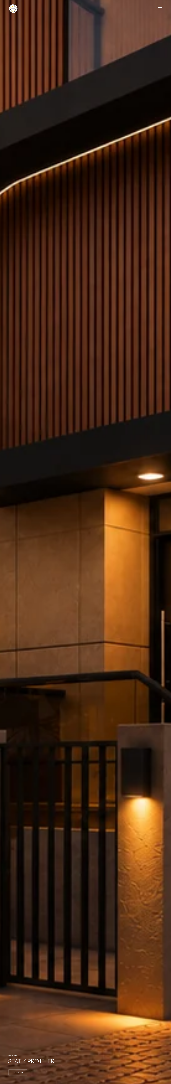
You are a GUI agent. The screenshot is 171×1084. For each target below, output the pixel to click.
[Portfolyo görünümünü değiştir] (154, 7)
